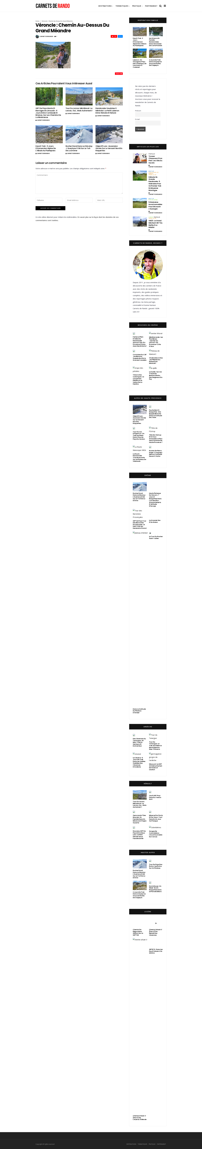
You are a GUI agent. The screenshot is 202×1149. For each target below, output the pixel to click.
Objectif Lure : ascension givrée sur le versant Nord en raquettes (109, 148)
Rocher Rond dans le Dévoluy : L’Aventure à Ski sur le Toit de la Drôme (79, 148)
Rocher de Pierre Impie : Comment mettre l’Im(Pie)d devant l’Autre (155, 453)
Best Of (151, 171)
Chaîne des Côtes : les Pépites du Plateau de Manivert (156, 360)
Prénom (138, 111)
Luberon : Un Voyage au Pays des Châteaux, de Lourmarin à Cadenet (139, 63)
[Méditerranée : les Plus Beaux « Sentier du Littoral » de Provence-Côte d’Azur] (155, 333)
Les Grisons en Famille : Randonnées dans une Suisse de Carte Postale (155, 42)
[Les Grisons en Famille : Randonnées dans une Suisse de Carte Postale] (156, 31)
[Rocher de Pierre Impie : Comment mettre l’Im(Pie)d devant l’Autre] (150, 447)
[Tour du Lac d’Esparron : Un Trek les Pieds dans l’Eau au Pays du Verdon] (134, 428)
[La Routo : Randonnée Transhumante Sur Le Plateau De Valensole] (140, 448)
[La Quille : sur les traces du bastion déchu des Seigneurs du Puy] (153, 368)
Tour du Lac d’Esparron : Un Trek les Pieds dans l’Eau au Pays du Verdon (139, 435)
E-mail (137, 119)
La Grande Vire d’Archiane (155, 971)
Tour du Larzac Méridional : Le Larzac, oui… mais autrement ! (79, 109)
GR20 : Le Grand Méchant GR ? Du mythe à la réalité (155, 224)
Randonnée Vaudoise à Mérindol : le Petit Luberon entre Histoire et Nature (107, 110)
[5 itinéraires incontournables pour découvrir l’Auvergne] (140, 203)
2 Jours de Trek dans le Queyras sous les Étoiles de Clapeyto (155, 63)
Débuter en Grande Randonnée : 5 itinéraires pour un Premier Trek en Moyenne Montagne (155, 184)
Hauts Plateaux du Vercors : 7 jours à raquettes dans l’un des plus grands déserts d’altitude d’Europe (155, 724)
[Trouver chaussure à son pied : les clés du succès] (140, 158)
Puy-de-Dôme (153, 199)
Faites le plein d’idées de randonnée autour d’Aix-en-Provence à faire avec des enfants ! (140, 341)
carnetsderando (46, 36)
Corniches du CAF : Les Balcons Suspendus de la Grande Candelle (139, 357)
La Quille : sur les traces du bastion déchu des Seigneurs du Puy (155, 375)
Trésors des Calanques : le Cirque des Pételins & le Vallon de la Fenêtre (138, 379)
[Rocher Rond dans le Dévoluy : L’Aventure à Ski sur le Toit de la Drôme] (79, 134)
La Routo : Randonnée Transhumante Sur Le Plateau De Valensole (139, 457)
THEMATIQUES (121, 6)
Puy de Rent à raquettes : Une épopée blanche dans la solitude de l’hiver (155, 413)
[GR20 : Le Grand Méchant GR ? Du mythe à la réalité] (140, 222)
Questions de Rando (154, 173)
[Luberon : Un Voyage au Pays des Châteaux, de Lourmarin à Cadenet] (140, 53)
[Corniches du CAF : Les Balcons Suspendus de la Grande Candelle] (134, 351)
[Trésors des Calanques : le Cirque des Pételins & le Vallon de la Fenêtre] (140, 369)
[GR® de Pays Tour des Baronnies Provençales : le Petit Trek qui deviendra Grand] (140, 739)
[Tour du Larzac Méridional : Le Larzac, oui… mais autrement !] (79, 96)
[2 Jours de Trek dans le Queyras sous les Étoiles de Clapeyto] (156, 53)
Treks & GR (152, 174)
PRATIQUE (136, 6)
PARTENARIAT (151, 6)
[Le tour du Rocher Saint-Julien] (150, 976)
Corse (151, 217)
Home (37, 21)
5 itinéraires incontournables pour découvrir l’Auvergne (155, 205)
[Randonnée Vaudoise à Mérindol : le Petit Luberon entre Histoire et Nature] (109, 96)
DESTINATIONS (105, 6)
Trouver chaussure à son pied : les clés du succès (155, 159)
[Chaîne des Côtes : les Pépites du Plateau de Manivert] (156, 352)
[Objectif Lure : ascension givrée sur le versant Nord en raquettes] (109, 134)
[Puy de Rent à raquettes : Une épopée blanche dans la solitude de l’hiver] (150, 406)
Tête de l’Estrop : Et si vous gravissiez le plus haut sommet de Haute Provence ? (155, 438)
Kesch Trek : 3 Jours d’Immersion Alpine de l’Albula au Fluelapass (46, 148)
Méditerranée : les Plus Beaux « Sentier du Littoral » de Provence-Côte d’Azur (156, 341)
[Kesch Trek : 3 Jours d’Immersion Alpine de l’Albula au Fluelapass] (49, 134)
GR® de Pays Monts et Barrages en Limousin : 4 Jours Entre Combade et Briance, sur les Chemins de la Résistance (48, 113)
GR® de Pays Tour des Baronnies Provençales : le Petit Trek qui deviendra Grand (139, 749)
